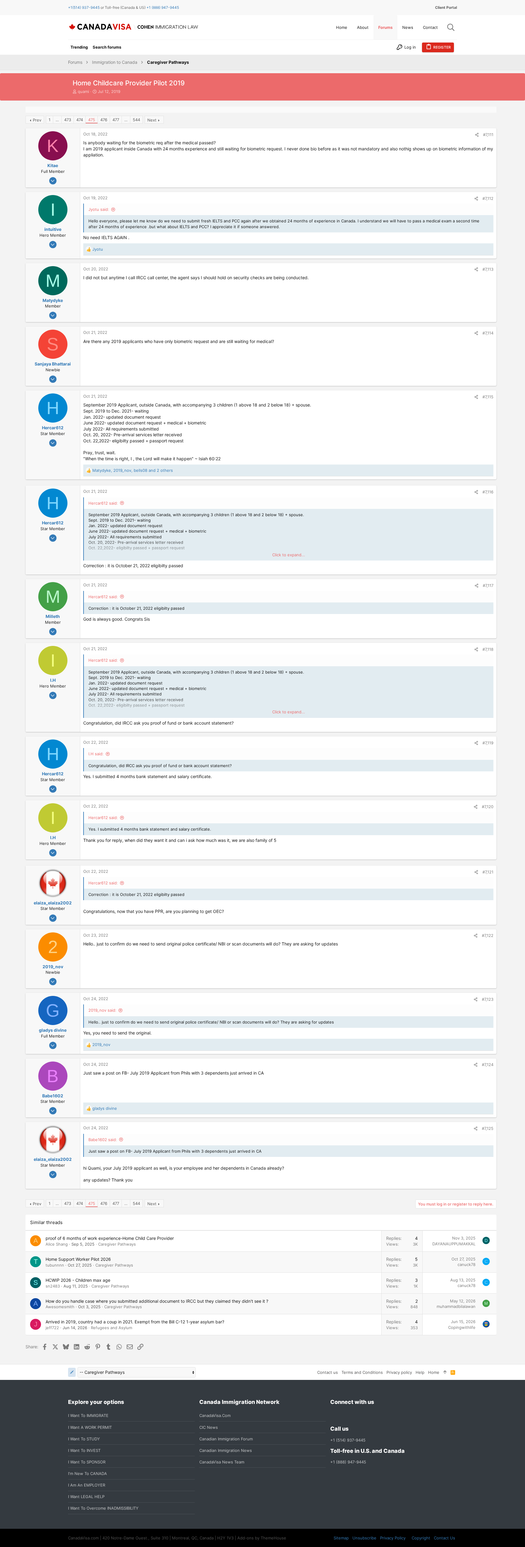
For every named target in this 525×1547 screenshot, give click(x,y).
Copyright (421, 1537)
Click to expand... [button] (288, 554)
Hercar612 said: (103, 503)
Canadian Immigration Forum (226, 1438)
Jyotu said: (98, 209)
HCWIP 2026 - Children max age (78, 1280)
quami (83, 91)
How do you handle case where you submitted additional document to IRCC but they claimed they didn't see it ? (157, 1301)
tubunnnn (55, 1265)
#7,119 (487, 742)
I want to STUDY (84, 1438)
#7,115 (487, 396)
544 (136, 119)
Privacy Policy (393, 1537)
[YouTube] (377, 1415)
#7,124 (487, 1064)
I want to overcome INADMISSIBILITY (103, 1508)
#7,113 (487, 269)
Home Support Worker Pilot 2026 (78, 1259)
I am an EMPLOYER (86, 1485)
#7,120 (487, 806)
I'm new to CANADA (87, 1473)
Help (420, 1372)
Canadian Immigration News (225, 1450)
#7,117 (488, 585)
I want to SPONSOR (86, 1462)
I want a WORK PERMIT (90, 1427)
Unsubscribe (364, 1537)
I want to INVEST (84, 1450)
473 (67, 119)
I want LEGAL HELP (86, 1496)
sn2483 (53, 1286)
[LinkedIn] (355, 1415)
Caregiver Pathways (117, 1244)
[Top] (445, 1372)
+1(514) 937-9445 (84, 7)
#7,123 (487, 999)
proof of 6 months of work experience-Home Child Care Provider (110, 1238)
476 (103, 119)
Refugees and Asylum (111, 1327)
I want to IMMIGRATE (88, 1415)
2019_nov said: (102, 1010)
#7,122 (487, 935)
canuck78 (466, 1264)
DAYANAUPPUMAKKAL (453, 1243)
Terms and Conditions (362, 1372)
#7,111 (488, 134)
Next (151, 120)
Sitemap (341, 1537)
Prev (37, 120)
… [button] (57, 119)
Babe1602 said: (102, 1139)
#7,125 (487, 1128)
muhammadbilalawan (456, 1306)
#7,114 (487, 333)
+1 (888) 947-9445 (162, 7)
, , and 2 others (132, 470)
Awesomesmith (60, 1306)
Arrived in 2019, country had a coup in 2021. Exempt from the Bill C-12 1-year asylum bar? (135, 1321)
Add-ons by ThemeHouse (261, 1537)
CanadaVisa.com (215, 1415)
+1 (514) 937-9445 (347, 1440)
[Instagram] (344, 1415)
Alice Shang (57, 1244)
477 (115, 119)
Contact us (327, 1372)
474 (79, 119)
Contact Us (444, 1537)
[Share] (477, 135)
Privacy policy (399, 1372)
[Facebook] (334, 1415)
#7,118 (487, 649)
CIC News (208, 1427)
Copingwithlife (461, 1327)
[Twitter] (366, 1415)
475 (91, 119)
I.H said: (96, 753)
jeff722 (52, 1327)
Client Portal (446, 7)
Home (433, 1372)
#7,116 (487, 491)
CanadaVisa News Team (221, 1462)
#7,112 (487, 198)
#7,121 (487, 872)
